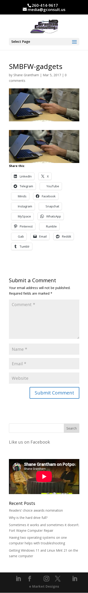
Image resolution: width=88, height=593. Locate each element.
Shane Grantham (26, 75)
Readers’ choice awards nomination (36, 510)
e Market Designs (44, 586)
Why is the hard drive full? (28, 517)
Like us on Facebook (29, 442)
